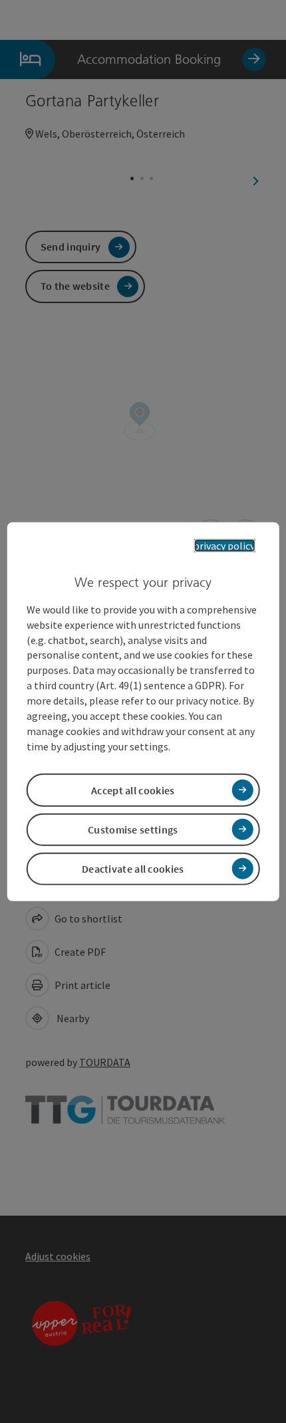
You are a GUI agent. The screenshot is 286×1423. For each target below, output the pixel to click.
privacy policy (224, 545)
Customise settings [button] (133, 829)
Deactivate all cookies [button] (133, 868)
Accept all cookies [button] (132, 789)
